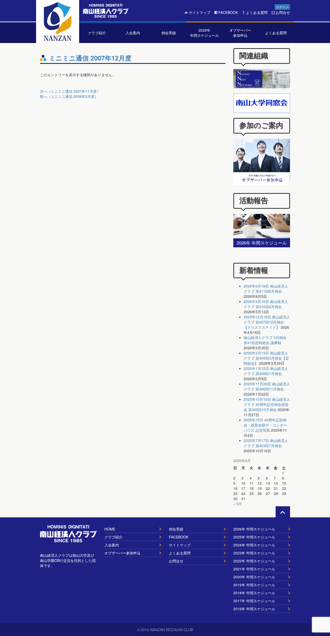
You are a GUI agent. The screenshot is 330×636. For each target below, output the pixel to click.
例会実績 (176, 529)
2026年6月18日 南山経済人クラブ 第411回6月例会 (266, 288)
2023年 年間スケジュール (254, 552)
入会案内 (111, 544)
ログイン (282, 7)
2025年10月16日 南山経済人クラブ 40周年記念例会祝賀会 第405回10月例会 (267, 404)
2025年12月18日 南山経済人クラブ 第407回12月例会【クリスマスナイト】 (267, 322)
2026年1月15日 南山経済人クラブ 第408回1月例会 (266, 371)
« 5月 (237, 503)
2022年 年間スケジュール (254, 560)
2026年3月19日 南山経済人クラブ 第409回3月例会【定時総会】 (266, 358)
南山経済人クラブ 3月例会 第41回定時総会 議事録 (265, 340)
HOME (109, 529)
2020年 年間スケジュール (254, 576)
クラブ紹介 (113, 536)
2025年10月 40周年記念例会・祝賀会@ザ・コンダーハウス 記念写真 (265, 425)
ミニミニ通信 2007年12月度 (90, 58)
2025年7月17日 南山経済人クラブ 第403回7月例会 (266, 443)
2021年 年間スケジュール (254, 568)
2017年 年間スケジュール (254, 600)
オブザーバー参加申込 (122, 552)
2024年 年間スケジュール (254, 544)
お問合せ (283, 12)
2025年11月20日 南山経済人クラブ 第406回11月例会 (267, 386)
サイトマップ (199, 12)
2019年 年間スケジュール (254, 584)
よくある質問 (257, 12)
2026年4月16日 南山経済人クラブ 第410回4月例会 (266, 304)
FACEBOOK (228, 12)
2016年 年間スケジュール (254, 608)
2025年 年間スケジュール (254, 536)
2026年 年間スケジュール (254, 529)
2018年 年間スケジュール (254, 592)
